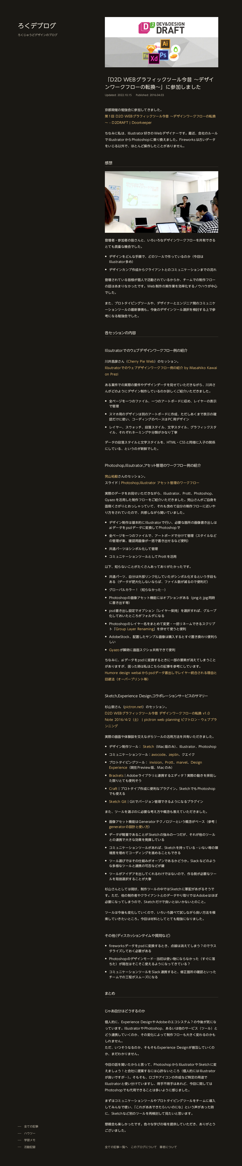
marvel (181, 762)
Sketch (148, 746)
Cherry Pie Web (141, 361)
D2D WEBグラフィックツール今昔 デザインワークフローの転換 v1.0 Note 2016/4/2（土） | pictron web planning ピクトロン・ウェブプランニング (161, 719)
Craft (113, 788)
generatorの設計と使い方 (128, 827)
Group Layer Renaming (135, 629)
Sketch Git (117, 801)
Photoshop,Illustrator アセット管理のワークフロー (160, 483)
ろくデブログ (37, 25)
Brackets (116, 775)
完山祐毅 (111, 476)
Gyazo (114, 650)
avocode (158, 754)
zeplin (174, 754)
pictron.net (133, 707)
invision (156, 762)
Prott (169, 762)
